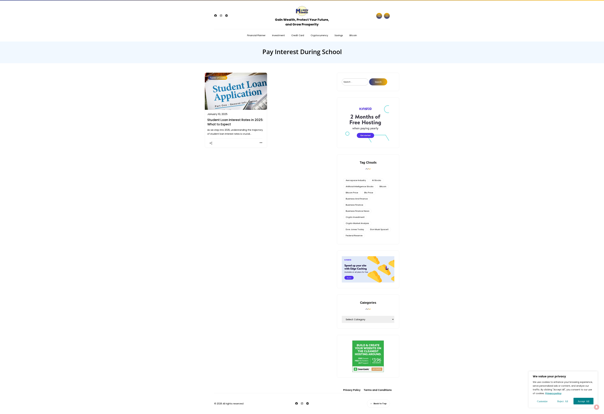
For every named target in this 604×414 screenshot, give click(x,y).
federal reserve (354, 235)
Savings (339, 35)
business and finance (357, 198)
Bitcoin (353, 35)
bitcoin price (352, 192)
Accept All (583, 401)
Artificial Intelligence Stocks (359, 186)
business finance (354, 204)
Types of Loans (218, 77)
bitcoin (383, 186)
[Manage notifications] (596, 407)
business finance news (357, 211)
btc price (368, 192)
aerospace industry (356, 180)
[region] (563, 389)
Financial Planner (256, 35)
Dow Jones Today (355, 229)
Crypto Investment (355, 217)
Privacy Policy (352, 390)
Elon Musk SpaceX (379, 229)
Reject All (562, 401)
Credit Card (297, 35)
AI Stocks (376, 180)
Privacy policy (553, 393)
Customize (542, 401)
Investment (278, 35)
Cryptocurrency (319, 35)
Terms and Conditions (378, 390)
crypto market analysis (357, 223)
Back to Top (380, 403)
